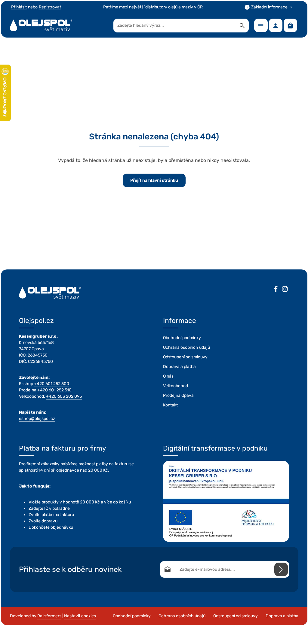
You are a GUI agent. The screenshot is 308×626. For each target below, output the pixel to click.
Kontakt (170, 405)
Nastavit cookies (80, 615)
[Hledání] (242, 25)
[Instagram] (285, 290)
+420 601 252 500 (51, 383)
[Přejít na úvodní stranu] (41, 26)
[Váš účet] (275, 25)
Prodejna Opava (178, 395)
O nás (168, 376)
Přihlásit (19, 7)
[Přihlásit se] (281, 569)
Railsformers (49, 615)
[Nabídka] (261, 25)
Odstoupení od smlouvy (185, 357)
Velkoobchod (175, 385)
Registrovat (50, 7)
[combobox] (174, 25)
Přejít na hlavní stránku (154, 180)
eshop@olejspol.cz (37, 418)
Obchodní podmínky (182, 337)
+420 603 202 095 (64, 396)
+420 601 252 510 (54, 390)
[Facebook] (276, 290)
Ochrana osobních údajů (186, 347)
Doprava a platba (179, 366)
